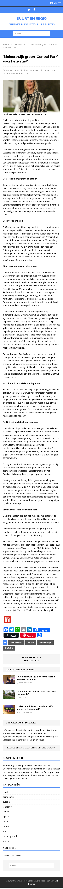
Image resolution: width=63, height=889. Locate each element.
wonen (19, 73)
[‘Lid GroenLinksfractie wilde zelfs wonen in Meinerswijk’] (9, 712)
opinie (6, 816)
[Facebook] (34, 10)
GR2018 (31, 642)
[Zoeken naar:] (31, 33)
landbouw (7, 806)
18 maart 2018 (11, 70)
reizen (6, 826)
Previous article (31, 657)
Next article (31, 660)
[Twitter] (29, 10)
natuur (6, 73)
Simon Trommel (31, 70)
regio (5, 821)
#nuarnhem (16, 642)
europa (6, 801)
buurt (5, 792)
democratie (49, 70)
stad (13, 73)
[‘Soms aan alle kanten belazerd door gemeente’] (9, 697)
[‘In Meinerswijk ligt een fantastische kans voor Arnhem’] (9, 682)
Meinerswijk (45, 642)
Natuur (9, 648)
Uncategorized (10, 836)
